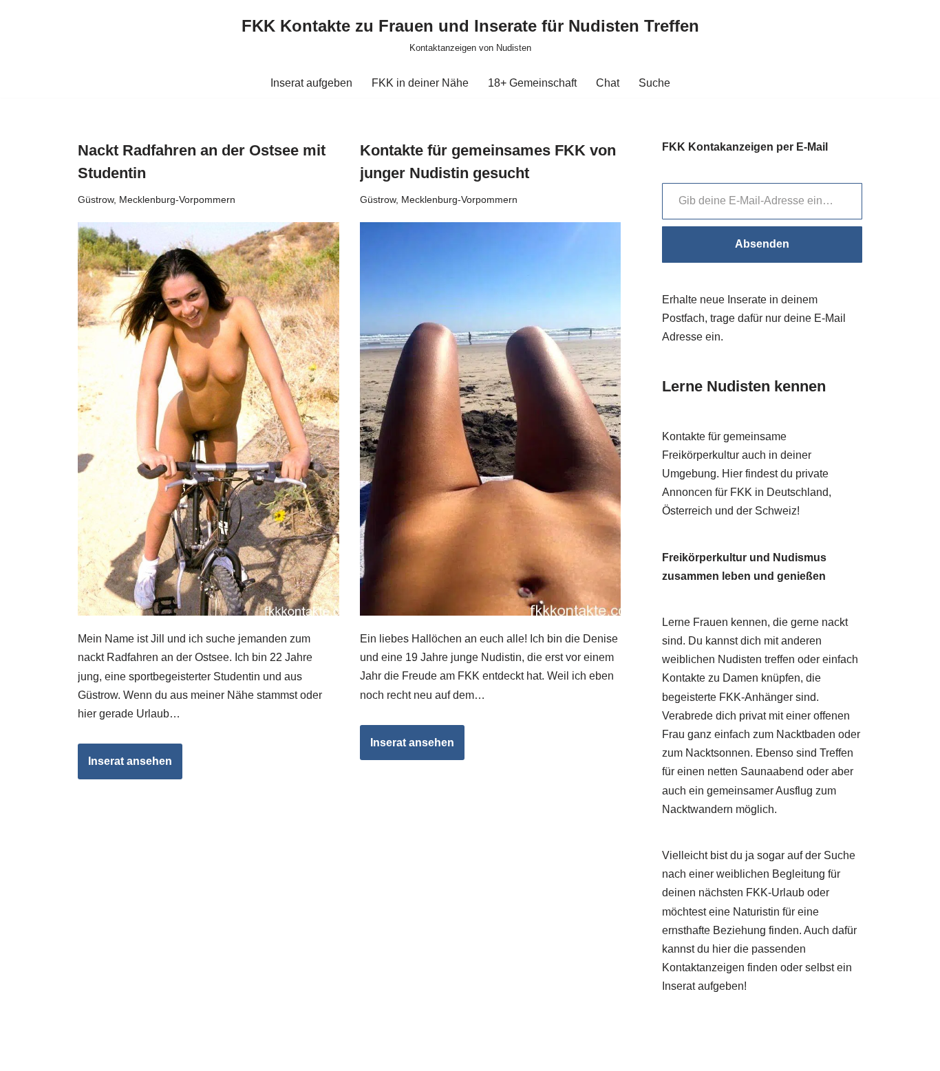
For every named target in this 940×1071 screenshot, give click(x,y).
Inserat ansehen (125, 767)
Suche (654, 83)
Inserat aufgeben (311, 83)
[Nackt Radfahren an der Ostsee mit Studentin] (208, 419)
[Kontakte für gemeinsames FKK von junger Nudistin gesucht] (491, 419)
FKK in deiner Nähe (420, 83)
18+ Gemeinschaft (532, 83)
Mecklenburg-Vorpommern (177, 199)
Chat (607, 83)
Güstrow (96, 199)
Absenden (762, 244)
